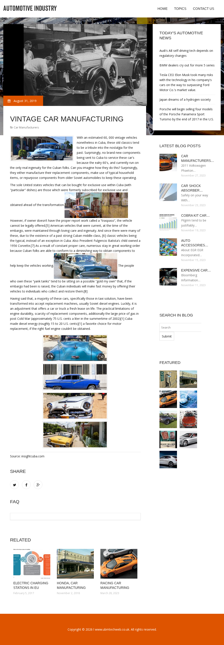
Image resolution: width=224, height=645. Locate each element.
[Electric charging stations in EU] (31, 564)
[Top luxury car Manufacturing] (188, 439)
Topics (180, 8)
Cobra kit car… (195, 215)
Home (163, 8)
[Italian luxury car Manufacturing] (168, 459)
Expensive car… (196, 270)
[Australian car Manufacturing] (168, 419)
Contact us (203, 8)
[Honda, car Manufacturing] (75, 564)
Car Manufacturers (26, 127)
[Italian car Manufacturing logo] (168, 439)
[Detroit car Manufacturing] (188, 399)
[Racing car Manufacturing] (118, 564)
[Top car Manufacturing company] (188, 419)
